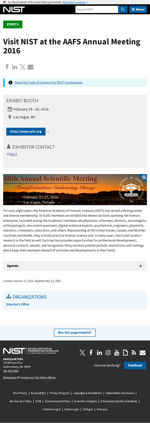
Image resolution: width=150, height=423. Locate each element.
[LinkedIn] (99, 352)
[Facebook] (7, 67)
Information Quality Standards (119, 401)
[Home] (14, 9)
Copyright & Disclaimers (87, 393)
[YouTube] (116, 352)
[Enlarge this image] (75, 189)
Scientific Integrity (85, 401)
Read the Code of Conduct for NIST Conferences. (49, 82)
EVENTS (13, 24)
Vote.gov (102, 409)
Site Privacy (20, 393)
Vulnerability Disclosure (120, 393)
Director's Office (17, 304)
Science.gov (71, 409)
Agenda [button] (12, 266)
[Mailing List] (142, 352)
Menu (140, 9)
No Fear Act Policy (21, 401)
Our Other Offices (45, 377)
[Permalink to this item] (57, 147)
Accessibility (38, 393)
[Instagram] (108, 352)
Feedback (135, 365)
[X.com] (23, 67)
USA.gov (88, 409)
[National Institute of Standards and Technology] (31, 351)
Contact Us (27, 377)
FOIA (38, 401)
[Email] (30, 67)
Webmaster (10, 377)
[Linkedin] (15, 67)
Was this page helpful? (75, 332)
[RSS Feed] (134, 352)
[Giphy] (125, 352)
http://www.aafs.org (26, 131)
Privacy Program (59, 393)
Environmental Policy (57, 401)
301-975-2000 (10, 371)
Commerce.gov (52, 409)
